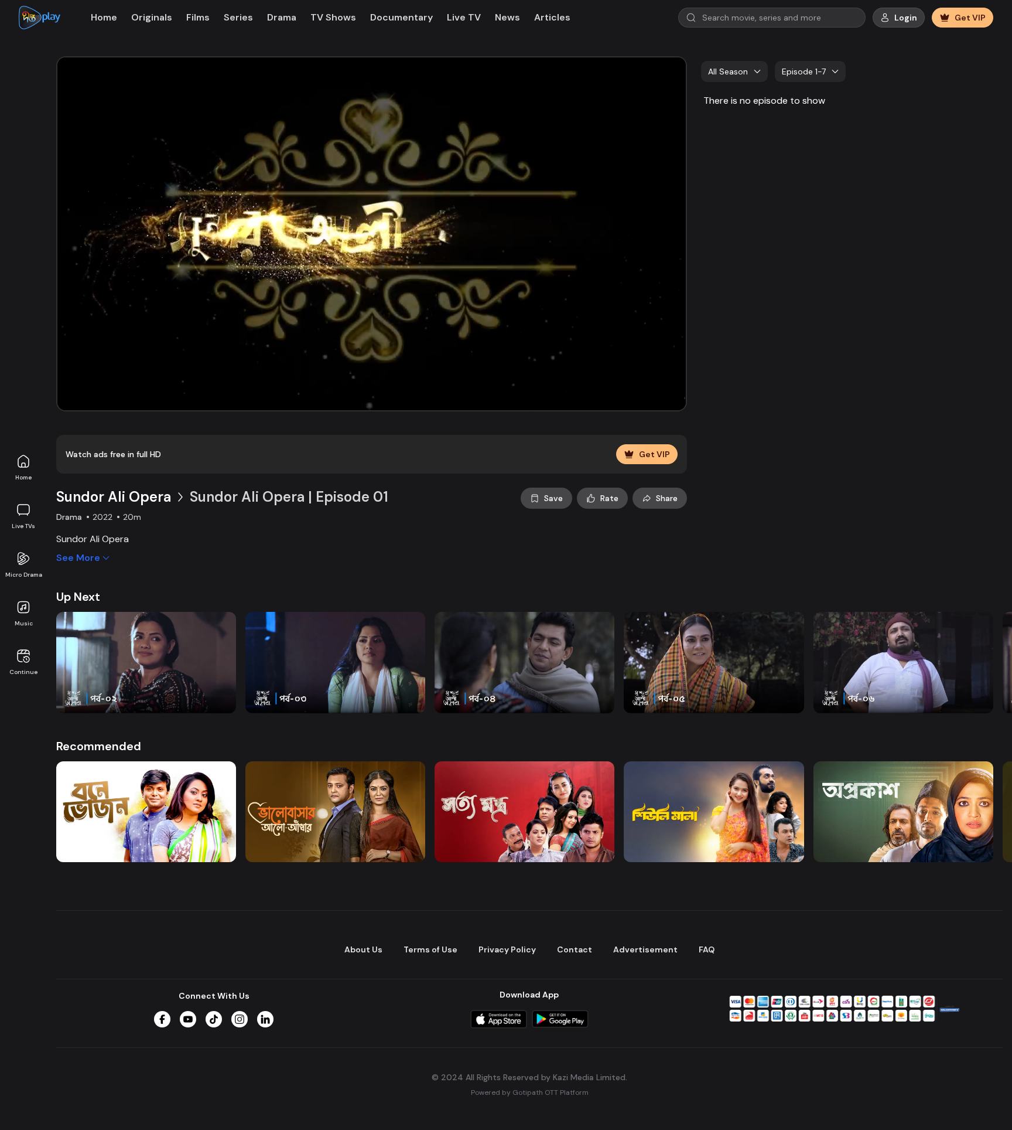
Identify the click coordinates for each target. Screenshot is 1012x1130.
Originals (151, 17)
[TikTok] (214, 1019)
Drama (281, 17)
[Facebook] (162, 1019)
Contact (574, 949)
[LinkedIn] (265, 1019)
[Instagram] (239, 1019)
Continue (23, 672)
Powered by (530, 1092)
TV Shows (333, 17)
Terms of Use (430, 949)
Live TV (464, 17)
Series (238, 17)
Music (24, 623)
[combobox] (734, 71)
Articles (552, 17)
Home (23, 477)
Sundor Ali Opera (113, 497)
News (507, 17)
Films (198, 17)
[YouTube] (188, 1019)
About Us (363, 949)
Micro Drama (23, 574)
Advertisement (645, 949)
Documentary (401, 17)
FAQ (706, 949)
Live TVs (23, 526)
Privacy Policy (507, 949)
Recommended (98, 746)
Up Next (78, 596)
